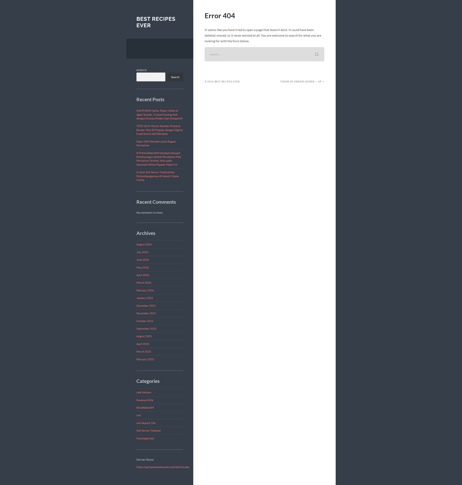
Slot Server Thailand (148, 430)
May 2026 (142, 267)
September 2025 (146, 328)
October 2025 (144, 321)
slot (138, 415)
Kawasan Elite (144, 400)
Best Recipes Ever (227, 81)
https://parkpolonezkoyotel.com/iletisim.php (162, 467)
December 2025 (146, 305)
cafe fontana (143, 392)
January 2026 (144, 298)
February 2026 (145, 290)
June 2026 (142, 259)
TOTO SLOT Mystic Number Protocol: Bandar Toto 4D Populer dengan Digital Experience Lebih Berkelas (159, 129)
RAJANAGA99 (145, 407)
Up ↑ (321, 81)
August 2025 (144, 336)
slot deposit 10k (146, 423)
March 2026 (143, 282)
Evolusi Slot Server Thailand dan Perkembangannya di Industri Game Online (157, 176)
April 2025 (142, 344)
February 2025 (145, 359)
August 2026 (144, 244)
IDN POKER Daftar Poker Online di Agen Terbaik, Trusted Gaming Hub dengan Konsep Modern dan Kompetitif (159, 114)
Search (141, 70)
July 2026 (142, 252)
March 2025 (143, 351)
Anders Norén (304, 81)
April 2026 (142, 275)
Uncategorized (145, 438)
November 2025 (146, 313)
